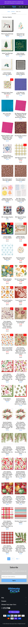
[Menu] (0, 6)
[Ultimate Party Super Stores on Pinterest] (7, 608)
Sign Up (14, 580)
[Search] (22, 6)
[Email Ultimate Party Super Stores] (20, 7)
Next (17, 558)
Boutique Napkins (7, 16)
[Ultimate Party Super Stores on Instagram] (6, 608)
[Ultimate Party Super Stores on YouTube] (9, 608)
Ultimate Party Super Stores (11, 623)
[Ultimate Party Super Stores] (14, 7)
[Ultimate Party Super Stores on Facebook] (4, 608)
